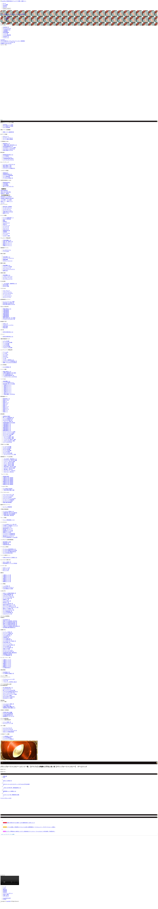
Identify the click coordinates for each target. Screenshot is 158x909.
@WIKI (4, 899)
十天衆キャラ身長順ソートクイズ (10, 525)
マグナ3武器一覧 (6, 635)
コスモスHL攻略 (6, 346)
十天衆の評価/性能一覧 (8, 594)
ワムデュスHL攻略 (7, 447)
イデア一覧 (5, 680)
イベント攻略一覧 (7, 722)
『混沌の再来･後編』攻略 (8, 490)
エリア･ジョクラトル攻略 (8, 433)
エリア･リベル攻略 (7, 435)
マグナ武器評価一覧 (7, 639)
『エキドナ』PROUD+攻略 (9, 468)
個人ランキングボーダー (8, 186)
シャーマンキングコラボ (8, 159)
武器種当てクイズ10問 (8, 530)
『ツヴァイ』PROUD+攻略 (9, 461)
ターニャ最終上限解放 (8, 139)
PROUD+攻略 (6, 286)
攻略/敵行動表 (6, 476)
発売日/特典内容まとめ (8, 332)
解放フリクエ (6, 213)
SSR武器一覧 (6, 36)
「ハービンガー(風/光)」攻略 (9, 439)
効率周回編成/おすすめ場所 (9, 422)
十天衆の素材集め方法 (8, 714)
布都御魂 (5, 231)
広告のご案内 (6, 894)
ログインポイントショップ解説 (10, 694)
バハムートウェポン (7, 643)
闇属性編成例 (6, 316)
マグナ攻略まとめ (7, 705)
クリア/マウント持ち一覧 (8, 597)
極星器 (7, 193)
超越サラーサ (6, 409)
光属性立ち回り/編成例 (8, 482)
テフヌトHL (5, 357)
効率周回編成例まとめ (8, 146)
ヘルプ (4, 888)
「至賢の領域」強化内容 (8, 515)
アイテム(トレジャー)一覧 (8, 679)
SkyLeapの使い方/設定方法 (9, 696)
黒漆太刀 (5, 224)
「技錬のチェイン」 (7, 385)
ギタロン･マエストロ (7, 260)
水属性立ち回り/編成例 (8, 479)
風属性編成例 (6, 314)
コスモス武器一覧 (7, 646)
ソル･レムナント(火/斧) (8, 495)
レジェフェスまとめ (7, 727)
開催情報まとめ (6, 143)
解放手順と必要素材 (7, 206)
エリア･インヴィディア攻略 (9, 431)
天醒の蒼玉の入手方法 (8, 211)
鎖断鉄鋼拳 (5, 259)
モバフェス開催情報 (7, 506)
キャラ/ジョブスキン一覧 (8, 610)
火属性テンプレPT (7, 659)
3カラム (9, 8)
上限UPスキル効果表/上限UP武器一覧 (11, 626)
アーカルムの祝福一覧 (8, 178)
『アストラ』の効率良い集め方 (10, 681)
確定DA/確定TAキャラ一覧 (9, 604)
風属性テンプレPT (7, 663)
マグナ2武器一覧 (6, 638)
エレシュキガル (6, 233)
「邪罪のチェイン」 (7, 391)
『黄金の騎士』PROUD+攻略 (9, 466)
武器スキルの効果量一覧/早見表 (10, 621)
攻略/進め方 (5, 172)
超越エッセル (6, 400)
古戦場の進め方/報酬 (7, 712)
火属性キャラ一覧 (7, 575)
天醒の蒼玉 (8, 192)
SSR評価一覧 (6, 27)
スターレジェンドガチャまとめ (10, 730)
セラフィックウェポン (8, 650)
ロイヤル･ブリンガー (7, 277)
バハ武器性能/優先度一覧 (8, 375)
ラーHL (4, 358)
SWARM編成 (6, 185)
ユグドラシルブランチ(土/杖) (9, 498)
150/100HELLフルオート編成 (9, 147)
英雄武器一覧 (6, 543)
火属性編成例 (6, 310)
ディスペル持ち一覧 (7, 598)
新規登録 (5, 5)
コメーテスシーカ (7, 268)
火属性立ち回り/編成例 (8, 477)
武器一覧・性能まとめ (8, 241)
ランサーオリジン (7, 209)
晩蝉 (4, 220)
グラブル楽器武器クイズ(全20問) (10, 537)
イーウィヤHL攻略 (7, 450)
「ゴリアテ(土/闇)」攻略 (8, 436)
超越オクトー (6, 402)
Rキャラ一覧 (6, 570)
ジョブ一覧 (5, 33)
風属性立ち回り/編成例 (8, 481)
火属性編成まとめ (7, 424)
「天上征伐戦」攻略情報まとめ (10, 283)
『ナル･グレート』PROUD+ (9, 470)
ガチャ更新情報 (6, 127)
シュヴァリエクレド (7, 295)
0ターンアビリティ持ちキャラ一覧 (10, 607)
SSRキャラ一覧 (6, 567)
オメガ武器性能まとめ (8, 374)
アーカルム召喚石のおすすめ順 (10, 550)
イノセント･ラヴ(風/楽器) (8, 499)
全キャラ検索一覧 (7, 562)
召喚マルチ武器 (6, 648)
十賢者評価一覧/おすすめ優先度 (10, 512)
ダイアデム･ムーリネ (7, 279)
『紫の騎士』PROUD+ (8, 469)
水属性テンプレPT (7, 661)
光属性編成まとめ (7, 429)
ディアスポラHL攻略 (7, 342)
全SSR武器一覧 (6, 619)
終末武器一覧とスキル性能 (9, 383)
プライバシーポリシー (8, 893)
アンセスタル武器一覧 (8, 647)
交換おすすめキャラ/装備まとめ (10, 557)
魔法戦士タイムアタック (8, 536)
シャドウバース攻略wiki (8, 738)
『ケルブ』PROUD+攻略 (8, 464)
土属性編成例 (6, 312)
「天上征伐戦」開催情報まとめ (10, 458)
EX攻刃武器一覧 (6, 642)
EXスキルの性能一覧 (7, 420)
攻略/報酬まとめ (6, 256)
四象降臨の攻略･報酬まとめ (9, 707)
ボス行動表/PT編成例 (7, 488)
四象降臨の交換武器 (7, 654)
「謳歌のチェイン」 (7, 387)
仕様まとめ (5, 323)
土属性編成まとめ (7, 426)
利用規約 (5, 892)
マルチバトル (6, 37)
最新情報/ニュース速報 (8, 124)
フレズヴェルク (6, 222)
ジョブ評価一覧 (6, 586)
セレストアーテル (7, 297)
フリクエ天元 (6, 251)
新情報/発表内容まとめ (8, 154)
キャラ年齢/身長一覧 (7, 611)
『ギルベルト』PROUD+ (8, 471)
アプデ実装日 (6, 156)
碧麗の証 (3, 193)
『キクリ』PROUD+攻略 (8, 462)
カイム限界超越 (6, 176)
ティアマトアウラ (7, 294)
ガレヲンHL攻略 (6, 449)
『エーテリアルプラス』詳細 (9, 454)
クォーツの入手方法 (7, 442)
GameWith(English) (7, 898)
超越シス (5, 405)
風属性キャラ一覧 (7, 578)
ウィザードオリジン (7, 207)
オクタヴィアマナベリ (8, 137)
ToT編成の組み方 (7, 667)
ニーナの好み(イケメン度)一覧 (9, 524)
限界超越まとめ (6, 398)
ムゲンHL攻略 (6, 341)
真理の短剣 (5, 326)
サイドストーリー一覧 (8, 723)
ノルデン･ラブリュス (7, 276)
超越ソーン (3, 201)
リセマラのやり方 (7, 689)
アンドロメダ (6, 226)
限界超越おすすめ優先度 (6, 196)
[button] (80, 21)
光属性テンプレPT (7, 665)
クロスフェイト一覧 (7, 613)
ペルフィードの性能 (7, 266)
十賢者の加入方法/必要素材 (9, 514)
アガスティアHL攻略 (7, 347)
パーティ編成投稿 (7, 35)
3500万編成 (5, 183)
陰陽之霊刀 (5, 270)
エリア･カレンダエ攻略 (8, 434)
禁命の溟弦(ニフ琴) (7, 167)
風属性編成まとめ (7, 427)
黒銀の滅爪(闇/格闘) (7, 502)
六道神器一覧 (6, 637)
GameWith (8, 901)
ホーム (4, 3)
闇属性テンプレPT (7, 666)
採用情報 (5, 890)
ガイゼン (3, 202)
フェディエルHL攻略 (7, 453)
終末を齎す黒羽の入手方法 (9, 304)
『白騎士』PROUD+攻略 (8, 465)
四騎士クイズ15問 (7, 532)
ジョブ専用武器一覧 (7, 655)
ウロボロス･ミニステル (8, 325)
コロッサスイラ (6, 290)
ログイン (5, 7)
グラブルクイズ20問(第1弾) (9, 534)
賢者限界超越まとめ (7, 174)
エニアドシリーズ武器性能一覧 (10, 361)
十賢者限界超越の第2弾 (8, 158)
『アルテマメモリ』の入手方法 (10, 376)
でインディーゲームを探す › (8, 834)
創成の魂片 (5, 327)
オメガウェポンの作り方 (8, 651)
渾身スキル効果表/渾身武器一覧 (10, 623)
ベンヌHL (5, 353)
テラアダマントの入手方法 (9, 148)
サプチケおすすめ (7, 28)
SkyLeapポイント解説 (7, 698)
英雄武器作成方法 (7, 544)
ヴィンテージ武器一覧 (8, 633)
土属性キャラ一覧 (7, 577)
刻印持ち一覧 (6, 602)
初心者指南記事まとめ (8, 687)
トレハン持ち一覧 (7, 600)
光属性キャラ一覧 (7, 580)
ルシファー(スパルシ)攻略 (8, 301)
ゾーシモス (5, 234)
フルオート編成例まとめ (8, 359)
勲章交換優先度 (4, 190)
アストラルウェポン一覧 (8, 494)
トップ (4, 886)
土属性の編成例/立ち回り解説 (9, 372)
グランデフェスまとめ (8, 729)
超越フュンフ (10, 201)
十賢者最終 (5, 31)
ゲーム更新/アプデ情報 (8, 126)
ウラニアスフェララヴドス (9, 269)
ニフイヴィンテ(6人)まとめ (9, 164)
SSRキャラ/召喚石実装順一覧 (9, 593)
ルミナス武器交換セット (8, 217)
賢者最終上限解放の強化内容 (7, 198)
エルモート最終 (6, 235)
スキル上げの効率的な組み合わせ (10, 691)
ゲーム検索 (5, 4)
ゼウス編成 (9, 199)
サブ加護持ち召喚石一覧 (8, 673)
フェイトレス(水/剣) (7, 497)
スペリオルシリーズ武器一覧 (9, 641)
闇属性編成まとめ (7, 430)
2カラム (4, 8)
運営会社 (5, 889)
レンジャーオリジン (7, 157)
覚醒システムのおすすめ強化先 (10, 362)
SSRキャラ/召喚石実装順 (8, 731)
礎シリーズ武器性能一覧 (8, 417)
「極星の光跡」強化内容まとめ (10, 144)
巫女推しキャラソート (8, 529)
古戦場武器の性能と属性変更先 (10, 652)
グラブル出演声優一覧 (8, 612)
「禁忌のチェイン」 (7, 390)
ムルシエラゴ (6, 229)
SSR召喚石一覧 (6, 672)
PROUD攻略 (5, 284)
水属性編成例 (6, 311)
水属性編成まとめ (7, 425)
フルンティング (6, 225)
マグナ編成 (3, 199)
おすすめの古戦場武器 (8, 713)
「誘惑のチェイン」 (7, 389)
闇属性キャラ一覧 (7, 581)
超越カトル (5, 407)
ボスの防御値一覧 (7, 367)
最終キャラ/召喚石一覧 (8, 608)
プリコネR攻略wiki (7, 737)
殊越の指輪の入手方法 (8, 150)
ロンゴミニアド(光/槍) (8, 501)
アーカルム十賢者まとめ (8, 511)
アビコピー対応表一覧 (8, 603)
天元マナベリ (6, 136)
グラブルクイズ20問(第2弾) (9, 533)
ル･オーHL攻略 (6, 451)
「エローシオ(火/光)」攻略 (9, 440)
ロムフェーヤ (6, 228)
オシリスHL (5, 354)
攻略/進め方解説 (6, 416)
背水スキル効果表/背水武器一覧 (10, 624)
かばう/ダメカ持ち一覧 (8, 595)
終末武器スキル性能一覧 (8, 303)
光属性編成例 (6, 315)
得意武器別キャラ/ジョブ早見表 (10, 563)
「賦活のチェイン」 (7, 386)
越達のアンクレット (7, 244)
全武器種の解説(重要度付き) (9, 627)
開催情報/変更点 (6, 182)
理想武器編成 (6, 32)
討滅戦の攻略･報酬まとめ (8, 706)
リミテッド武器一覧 (7, 632)
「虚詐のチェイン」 (7, 392)
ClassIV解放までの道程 (8, 588)
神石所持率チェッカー (8, 528)
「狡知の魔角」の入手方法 (9, 394)
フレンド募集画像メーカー (9, 519)
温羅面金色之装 (6, 230)
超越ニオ (5, 401)
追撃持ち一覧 (6, 599)
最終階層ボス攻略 (7, 541)
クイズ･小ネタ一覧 (7, 527)
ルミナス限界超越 (7, 218)
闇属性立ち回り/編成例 (8, 484)
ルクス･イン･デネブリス (8, 258)
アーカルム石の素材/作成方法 (9, 551)
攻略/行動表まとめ (7, 308)
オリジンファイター (7, 210)
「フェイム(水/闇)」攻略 (8, 438)
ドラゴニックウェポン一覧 (9, 319)
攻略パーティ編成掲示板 (8, 132)
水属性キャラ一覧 (7, 576)
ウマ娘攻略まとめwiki (8, 736)
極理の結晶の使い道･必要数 (9, 317)
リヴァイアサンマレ (7, 292)
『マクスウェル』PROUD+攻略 (10, 460)
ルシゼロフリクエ (7, 250)
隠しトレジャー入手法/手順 (9, 690)
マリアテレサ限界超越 (8, 175)
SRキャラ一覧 (6, 569)
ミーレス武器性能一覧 (8, 418)
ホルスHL (5, 356)
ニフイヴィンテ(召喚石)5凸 (9, 168)
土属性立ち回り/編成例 (8, 480)
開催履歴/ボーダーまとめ (8, 716)
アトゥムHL (5, 352)
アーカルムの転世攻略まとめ (9, 549)
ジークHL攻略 (6, 343)
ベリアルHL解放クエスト (8, 382)
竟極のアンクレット (7, 245)
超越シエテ (5, 403)
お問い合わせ (6, 895)
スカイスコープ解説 (7, 695)
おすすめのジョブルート (8, 587)
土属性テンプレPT (7, 662)
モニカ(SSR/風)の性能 (8, 552)
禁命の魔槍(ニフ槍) (7, 165)
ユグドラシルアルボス (8, 293)
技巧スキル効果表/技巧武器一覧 (10, 622)
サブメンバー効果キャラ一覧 (9, 606)
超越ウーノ (5, 411)
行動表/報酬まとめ (7, 240)
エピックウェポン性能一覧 (9, 644)
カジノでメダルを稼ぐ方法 (9, 692)
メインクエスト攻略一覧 (8, 703)
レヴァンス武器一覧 (7, 634)
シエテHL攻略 (6, 345)
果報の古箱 (3, 192)
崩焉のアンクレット (7, 242)
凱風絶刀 (5, 221)
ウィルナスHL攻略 (7, 446)
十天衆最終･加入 (6, 29)
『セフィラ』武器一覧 (8, 421)
